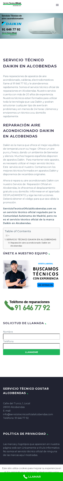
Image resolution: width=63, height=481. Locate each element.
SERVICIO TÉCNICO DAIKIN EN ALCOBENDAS (31, 239)
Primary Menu (57, 5)
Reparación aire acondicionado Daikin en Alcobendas (30, 244)
